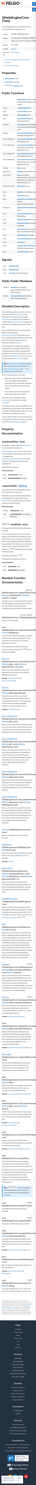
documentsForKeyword (25, 153)
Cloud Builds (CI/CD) (18, 1370)
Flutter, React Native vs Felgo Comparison (18, 1444)
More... (25, 29)
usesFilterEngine (22, 252)
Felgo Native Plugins (18, 1377)
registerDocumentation (25, 199)
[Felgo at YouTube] (26, 1476)
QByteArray (7, 844)
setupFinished (13, 266)
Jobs (18, 1344)
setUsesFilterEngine (23, 239)
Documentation (18, 1410)
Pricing (18, 1335)
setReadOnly (21, 235)
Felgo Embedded (18, 1361)
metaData (14, 287)
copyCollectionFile (23, 118)
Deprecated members (12, 66)
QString (23, 486)
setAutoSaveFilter (23, 220)
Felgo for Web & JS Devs (18, 1394)
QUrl (4, 850)
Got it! (18, 1478)
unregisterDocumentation (25, 246)
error (18, 168)
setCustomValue (22, 229)
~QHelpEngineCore (23, 108)
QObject (13, 49)
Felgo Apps (18, 1358)
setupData (20, 242)
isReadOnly (21, 195)
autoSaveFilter (9, 79)
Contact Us (18, 1347)
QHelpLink (12, 716)
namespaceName (16, 296)
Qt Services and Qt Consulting (18, 1431)
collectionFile (9, 82)
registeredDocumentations (26, 207)
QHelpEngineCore (23, 99)
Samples (18, 1414)
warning (11, 273)
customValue (21, 124)
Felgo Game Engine (18, 1364)
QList (4, 716)
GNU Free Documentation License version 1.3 (16, 1306)
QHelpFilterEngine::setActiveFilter (12, 459)
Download (18, 1329)
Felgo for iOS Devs (18, 1400)
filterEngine (21, 186)
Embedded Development (18, 1427)
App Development (18, 1424)
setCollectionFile (22, 223)
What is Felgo (18, 1332)
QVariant (6, 658)
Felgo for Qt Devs (18, 1390)
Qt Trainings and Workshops (18, 1434)
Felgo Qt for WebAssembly (18, 1374)
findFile (19, 192)
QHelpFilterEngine (16, 356)
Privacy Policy (18, 1338)
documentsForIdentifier (25, 139)
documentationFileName (25, 133)
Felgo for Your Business (18, 1387)
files (18, 175)
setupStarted (13, 269)
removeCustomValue (24, 213)
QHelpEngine (15, 52)
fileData (19, 171)
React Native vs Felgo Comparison (18, 1447)
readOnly (16, 86)
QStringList (7, 1054)
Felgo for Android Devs (18, 1397)
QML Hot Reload (18, 1367)
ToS (18, 1341)
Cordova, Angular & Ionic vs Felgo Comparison (18, 1451)
